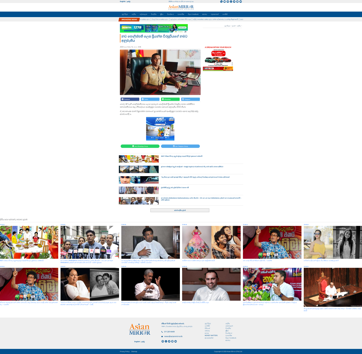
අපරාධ (204, 14)
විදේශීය (153, 14)
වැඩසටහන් (215, 14)
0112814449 (169, 331)
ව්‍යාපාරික (181, 14)
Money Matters (211, 335)
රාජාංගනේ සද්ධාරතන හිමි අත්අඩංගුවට (234, 19)
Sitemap (134, 351)
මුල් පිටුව (125, 14)
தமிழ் (128, 1)
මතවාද (207, 331)
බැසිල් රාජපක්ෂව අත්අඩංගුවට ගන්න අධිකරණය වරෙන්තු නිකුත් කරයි (197, 19)
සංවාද (207, 333)
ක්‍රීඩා (161, 14)
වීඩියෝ (207, 328)
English (122, 1)
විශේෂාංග (170, 14)
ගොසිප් (225, 14)
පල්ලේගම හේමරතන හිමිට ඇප (163, 19)
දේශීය (134, 14)
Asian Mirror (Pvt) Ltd (234, 351)
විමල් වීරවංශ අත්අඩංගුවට (142, 19)
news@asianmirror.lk (173, 336)
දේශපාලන (143, 14)
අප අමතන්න (209, 338)
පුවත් (234, 26)
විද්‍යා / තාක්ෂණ (193, 14)
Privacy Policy (125, 351)
